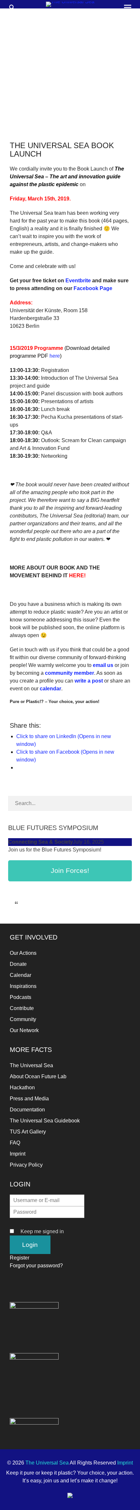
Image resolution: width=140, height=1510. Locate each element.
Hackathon (22, 1087)
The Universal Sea (31, 1065)
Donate (18, 964)
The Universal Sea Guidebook (45, 1120)
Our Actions (23, 953)
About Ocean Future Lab (38, 1076)
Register (19, 1257)
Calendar (20, 975)
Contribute (22, 1008)
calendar (50, 688)
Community (23, 1019)
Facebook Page (93, 288)
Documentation (27, 1109)
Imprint (17, 1154)
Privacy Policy (26, 1165)
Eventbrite (78, 280)
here (54, 356)
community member (69, 673)
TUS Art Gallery (28, 1131)
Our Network (24, 1030)
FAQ (15, 1142)
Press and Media (29, 1098)
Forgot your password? (36, 1265)
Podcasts (20, 997)
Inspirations (23, 986)
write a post (89, 681)
